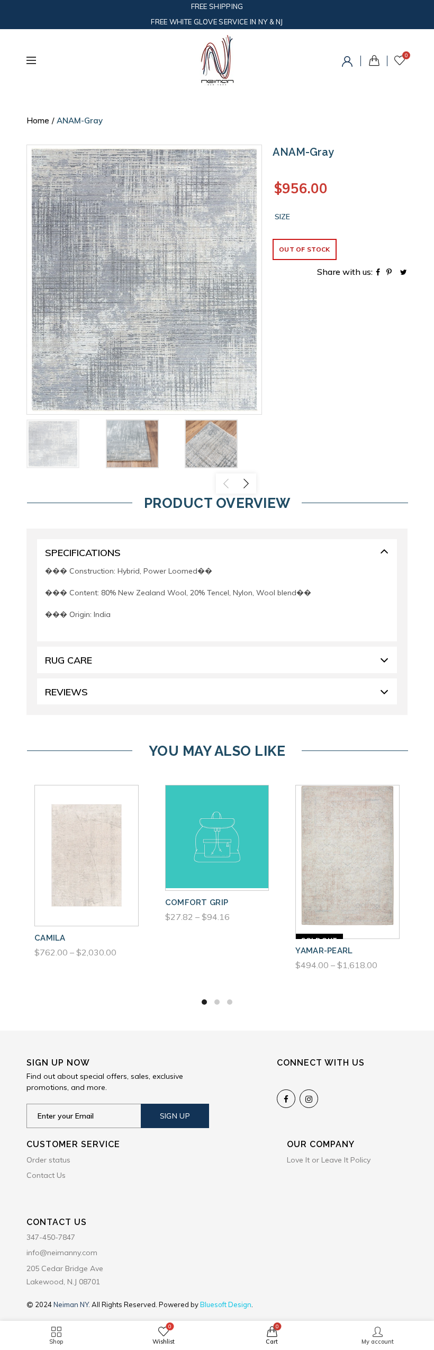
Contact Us (46, 1175)
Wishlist (406, 55)
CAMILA (50, 938)
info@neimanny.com (61, 1252)
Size (282, 216)
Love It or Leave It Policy (328, 1160)
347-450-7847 (50, 1237)
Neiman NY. (72, 1304)
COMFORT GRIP (197, 902)
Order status (48, 1160)
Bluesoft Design (225, 1304)
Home (37, 120)
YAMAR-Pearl (323, 950)
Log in (348, 63)
